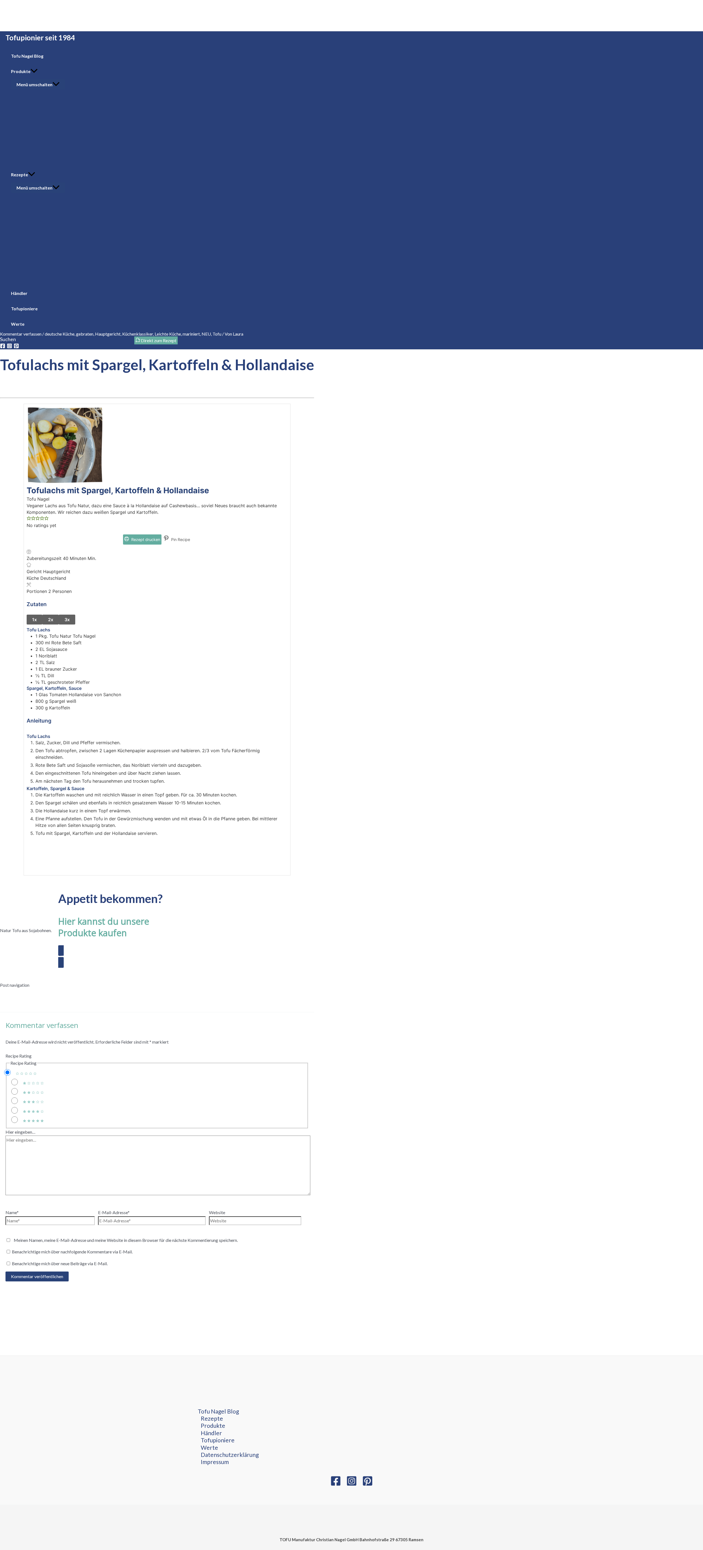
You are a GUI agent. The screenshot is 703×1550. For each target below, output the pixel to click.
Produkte (213, 1425)
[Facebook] (335, 1484)
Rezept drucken (145, 539)
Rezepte (212, 1418)
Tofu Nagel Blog (218, 1411)
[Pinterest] (367, 1484)
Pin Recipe (180, 539)
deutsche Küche (59, 333)
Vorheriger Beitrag (20, 992)
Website (217, 1212)
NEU (206, 333)
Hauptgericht (108, 333)
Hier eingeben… (20, 1131)
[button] (29, 519)
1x (34, 619)
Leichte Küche (168, 333)
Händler (211, 1432)
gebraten (84, 333)
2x (50, 619)
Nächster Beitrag (19, 999)
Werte (209, 1447)
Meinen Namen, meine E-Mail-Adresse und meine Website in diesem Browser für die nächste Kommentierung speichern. (126, 1240)
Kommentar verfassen (20, 333)
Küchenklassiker (137, 333)
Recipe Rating (18, 1055)
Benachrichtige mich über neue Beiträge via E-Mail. (60, 1263)
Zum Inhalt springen (18, 3)
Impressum (215, 1461)
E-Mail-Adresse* (114, 1212)
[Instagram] (351, 1484)
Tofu (217, 333)
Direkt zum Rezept (158, 340)
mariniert (191, 333)
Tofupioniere (218, 1440)
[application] (34, 71)
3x (67, 619)
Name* (12, 1212)
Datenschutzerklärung (230, 1454)
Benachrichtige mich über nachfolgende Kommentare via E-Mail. (72, 1251)
